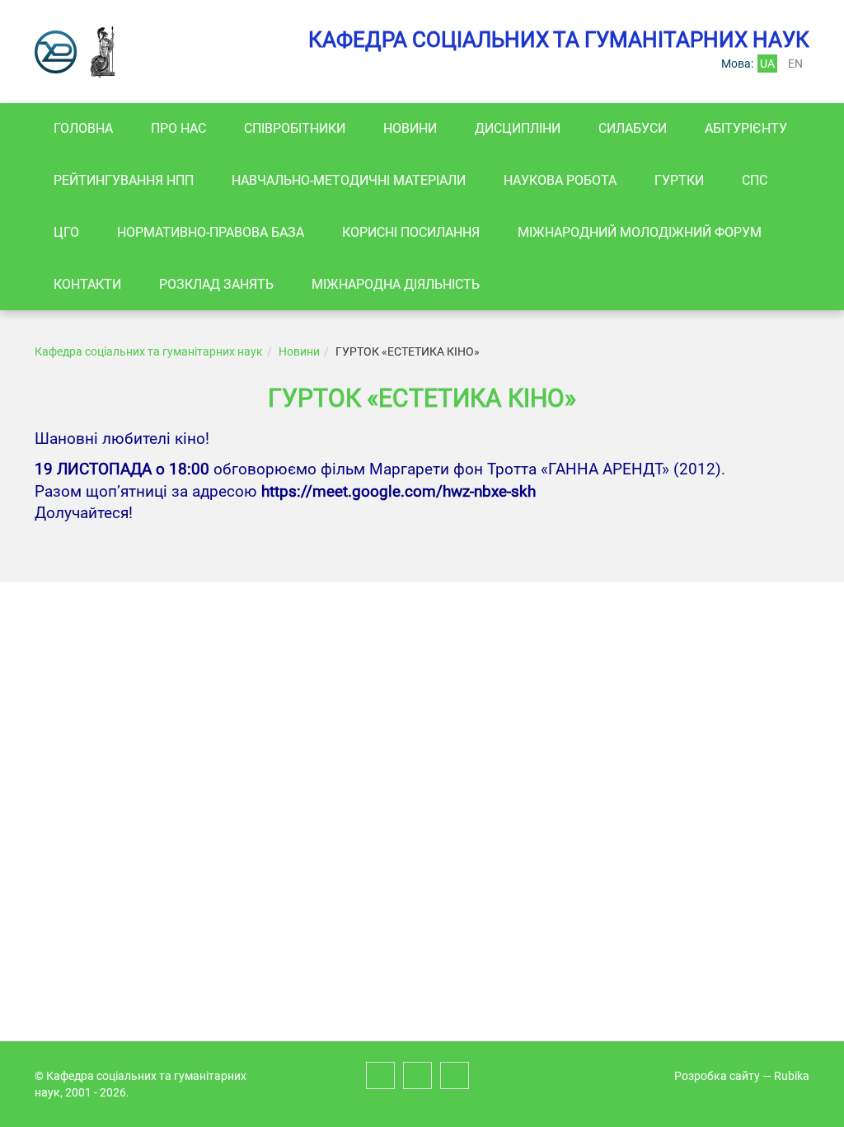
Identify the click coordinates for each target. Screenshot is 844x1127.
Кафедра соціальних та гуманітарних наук (149, 351)
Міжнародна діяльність (396, 284)
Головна (83, 128)
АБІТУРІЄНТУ (746, 128)
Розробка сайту (717, 1075)
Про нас (178, 128)
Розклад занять (216, 284)
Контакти (87, 284)
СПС (754, 180)
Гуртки (679, 180)
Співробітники (294, 128)
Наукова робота (560, 180)
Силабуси (632, 128)
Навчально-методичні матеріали (349, 180)
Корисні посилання (411, 232)
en (795, 63)
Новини (410, 128)
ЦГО (66, 232)
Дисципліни (517, 128)
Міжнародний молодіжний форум (640, 232)
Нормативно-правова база (210, 232)
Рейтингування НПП (124, 180)
